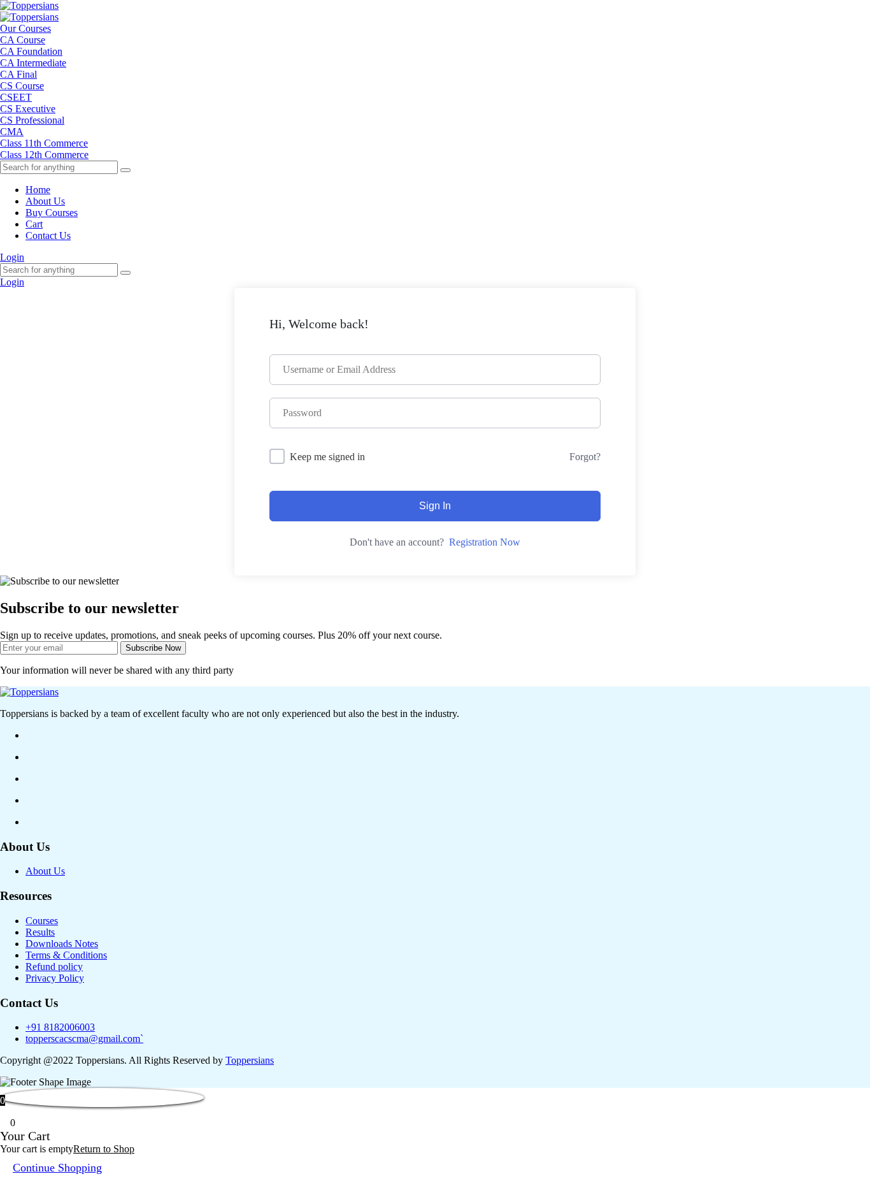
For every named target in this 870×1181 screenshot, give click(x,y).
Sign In (435, 505)
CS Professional (32, 120)
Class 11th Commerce (44, 143)
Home (37, 189)
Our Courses (25, 28)
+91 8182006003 (60, 1027)
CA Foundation (31, 51)
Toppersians (249, 1060)
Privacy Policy (54, 978)
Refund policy (54, 966)
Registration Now (484, 542)
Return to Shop (103, 1148)
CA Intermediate (33, 62)
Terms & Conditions (66, 955)
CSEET (16, 97)
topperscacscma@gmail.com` (84, 1038)
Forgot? (585, 456)
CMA (12, 131)
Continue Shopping (57, 1167)
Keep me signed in (327, 456)
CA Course (22, 39)
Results (40, 932)
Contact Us (48, 235)
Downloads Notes (61, 943)
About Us (45, 201)
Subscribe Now (153, 648)
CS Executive (27, 108)
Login (12, 257)
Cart (34, 224)
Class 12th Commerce (44, 154)
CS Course (22, 85)
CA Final (18, 74)
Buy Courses (51, 212)
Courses (41, 920)
